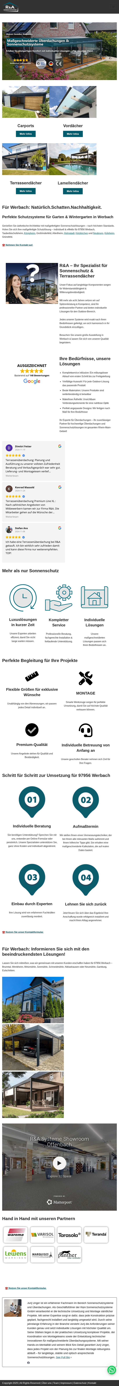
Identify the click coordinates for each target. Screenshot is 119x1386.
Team (56, 1383)
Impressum (66, 1383)
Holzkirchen (82, 233)
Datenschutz (80, 1383)
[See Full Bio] (71, 1357)
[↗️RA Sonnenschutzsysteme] (11, 7)
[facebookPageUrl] (28, 1363)
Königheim (29, 233)
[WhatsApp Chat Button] (111, 1370)
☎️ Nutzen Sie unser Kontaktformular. (23, 932)
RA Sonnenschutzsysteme (15, 1276)
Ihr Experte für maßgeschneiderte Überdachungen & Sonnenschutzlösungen (65, 1276)
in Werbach (110, 1276)
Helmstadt (69, 233)
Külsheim (109, 233)
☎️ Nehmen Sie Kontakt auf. (17, 245)
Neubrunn (98, 233)
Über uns (46, 1383)
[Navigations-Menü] (113, 6)
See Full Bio (63, 1357)
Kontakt (92, 1383)
